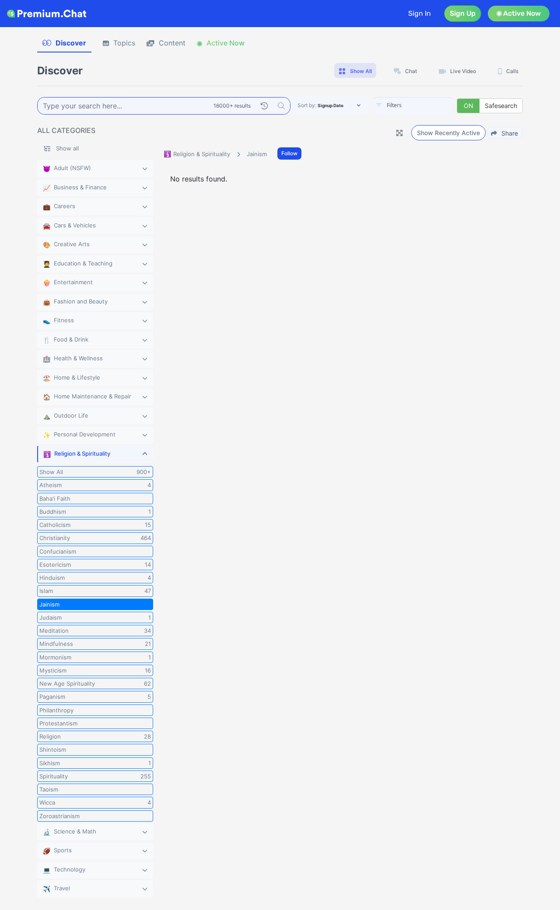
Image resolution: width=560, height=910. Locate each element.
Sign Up (463, 13)
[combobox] (413, 106)
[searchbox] (426, 105)
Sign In (419, 13)
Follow (289, 153)
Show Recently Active (448, 132)
